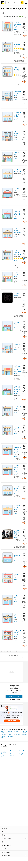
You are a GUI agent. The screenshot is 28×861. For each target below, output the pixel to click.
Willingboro (24, 734)
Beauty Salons (21, 173)
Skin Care (3, 757)
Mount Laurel (2, 732)
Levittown (3, 734)
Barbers (15, 27)
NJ (6, 651)
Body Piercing (22, 754)
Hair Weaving (4, 749)
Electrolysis (13, 750)
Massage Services (12, 754)
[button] (26, 3)
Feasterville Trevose (24, 732)
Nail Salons (13, 749)
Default (23, 13)
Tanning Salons (23, 749)
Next (22, 658)
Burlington (11, 651)
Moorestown (17, 731)
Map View (6, 13)
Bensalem (10, 731)
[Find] (22, 2)
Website (15, 29)
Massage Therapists (3, 751)
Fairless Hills (3, 737)
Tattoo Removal (3, 754)
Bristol (9, 734)
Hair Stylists (21, 118)
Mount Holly (17, 734)
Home (2, 651)
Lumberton (10, 736)
